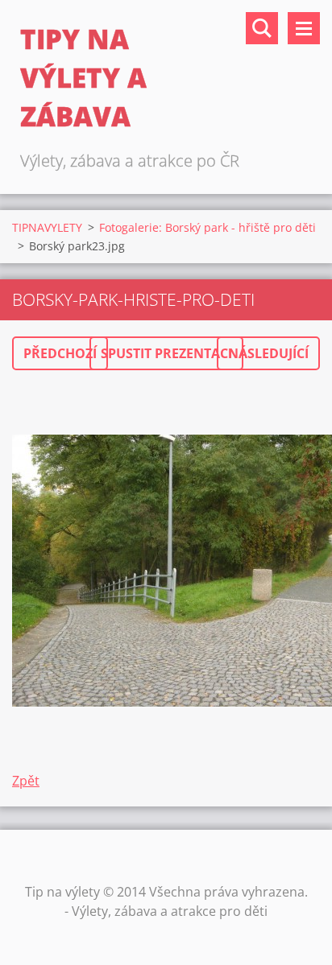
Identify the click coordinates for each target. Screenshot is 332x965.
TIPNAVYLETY (47, 227)
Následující (268, 353)
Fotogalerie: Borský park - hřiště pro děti (207, 227)
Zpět (25, 781)
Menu (304, 28)
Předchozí (60, 353)
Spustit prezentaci (166, 353)
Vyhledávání (262, 28)
